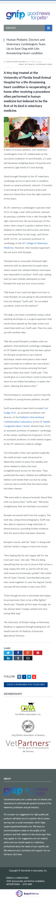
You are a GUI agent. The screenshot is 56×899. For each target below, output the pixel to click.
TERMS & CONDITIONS (17, 878)
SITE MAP (27, 884)
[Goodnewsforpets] (28, 14)
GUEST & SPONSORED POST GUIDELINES (26, 685)
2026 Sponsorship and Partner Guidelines (25, 881)
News (21, 64)
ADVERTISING (13, 884)
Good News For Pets (16, 62)
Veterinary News (44, 64)
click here (17, 855)
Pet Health (30, 64)
